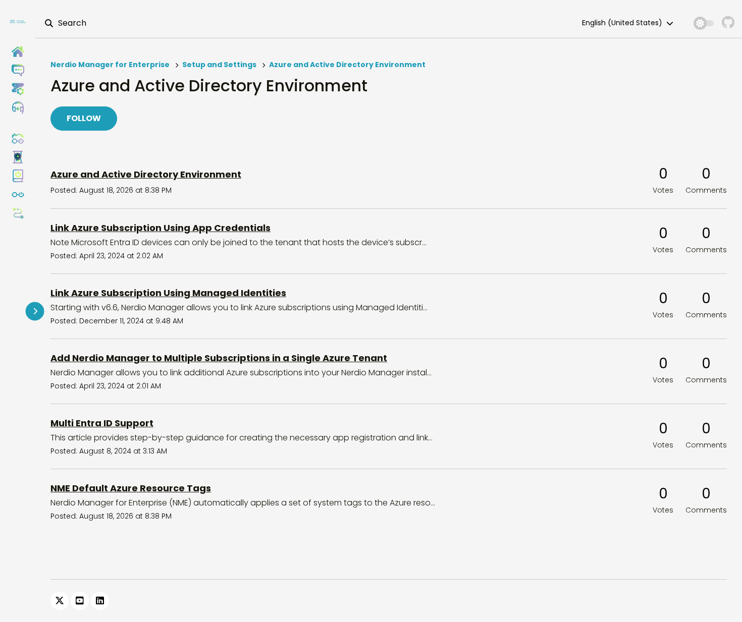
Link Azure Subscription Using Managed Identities (168, 293)
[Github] (728, 23)
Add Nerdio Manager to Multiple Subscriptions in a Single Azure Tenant (218, 358)
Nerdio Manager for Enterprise (110, 65)
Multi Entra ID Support (101, 423)
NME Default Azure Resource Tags (130, 488)
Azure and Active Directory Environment (347, 65)
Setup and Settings (219, 65)
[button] (18, 107)
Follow (84, 118)
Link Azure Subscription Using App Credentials (160, 227)
